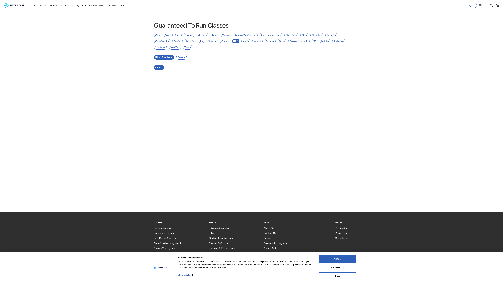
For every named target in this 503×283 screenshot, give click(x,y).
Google (225, 41)
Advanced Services (219, 228)
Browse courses (162, 228)
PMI (314, 41)
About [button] (124, 5)
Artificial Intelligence (271, 35)
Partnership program (275, 243)
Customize (336, 267)
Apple (215, 35)
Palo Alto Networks (299, 41)
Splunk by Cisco (172, 35)
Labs (211, 233)
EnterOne (191, 41)
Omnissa (270, 41)
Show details (184, 275)
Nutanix (257, 41)
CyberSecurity (162, 41)
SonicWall (175, 47)
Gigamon (212, 41)
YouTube (342, 238)
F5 (201, 41)
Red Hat (325, 41)
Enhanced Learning (70, 5)
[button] (483, 5)
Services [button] (112, 5)
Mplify (246, 41)
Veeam (187, 47)
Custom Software (218, 243)
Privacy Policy (271, 248)
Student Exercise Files (221, 238)
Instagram (343, 233)
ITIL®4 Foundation (164, 57)
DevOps (177, 41)
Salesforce (160, 47)
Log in (470, 5)
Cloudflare (317, 35)
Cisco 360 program (164, 248)
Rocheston (339, 41)
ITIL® (235, 41)
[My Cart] (497, 5)
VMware (226, 35)
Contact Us (270, 233)
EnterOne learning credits (168, 243)
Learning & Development (222, 248)
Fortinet (189, 35)
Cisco (157, 35)
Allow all (337, 259)
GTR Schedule (51, 5)
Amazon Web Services (245, 35)
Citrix (304, 35)
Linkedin (342, 228)
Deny (337, 276)
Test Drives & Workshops (94, 5)
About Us (269, 228)
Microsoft (202, 35)
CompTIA (331, 35)
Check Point (291, 35)
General (181, 57)
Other (282, 41)
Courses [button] (36, 5)
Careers (268, 238)
